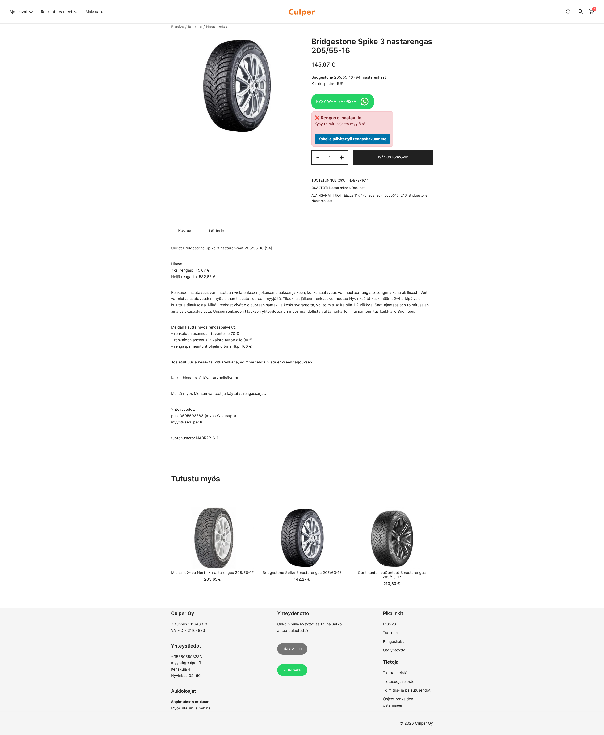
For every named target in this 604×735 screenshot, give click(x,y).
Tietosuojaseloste (398, 681)
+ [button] (341, 157)
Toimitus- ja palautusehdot (407, 690)
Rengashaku (393, 641)
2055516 (392, 195)
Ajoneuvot (18, 11)
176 (364, 195)
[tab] (185, 231)
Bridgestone (418, 195)
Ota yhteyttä (394, 650)
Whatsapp (292, 670)
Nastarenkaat (218, 26)
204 (380, 195)
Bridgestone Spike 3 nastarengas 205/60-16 (302, 572)
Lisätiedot (216, 230)
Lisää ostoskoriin (392, 157)
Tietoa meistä (395, 672)
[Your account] (580, 12)
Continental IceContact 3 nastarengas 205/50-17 (392, 574)
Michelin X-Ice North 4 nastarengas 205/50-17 (212, 572)
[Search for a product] (568, 12)
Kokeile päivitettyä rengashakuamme (352, 139)
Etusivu (177, 26)
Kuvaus (185, 230)
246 (404, 195)
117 (356, 195)
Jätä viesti (292, 649)
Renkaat (195, 26)
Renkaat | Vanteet (56, 11)
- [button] (318, 157)
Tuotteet (390, 632)
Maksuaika (95, 11)
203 (372, 195)
